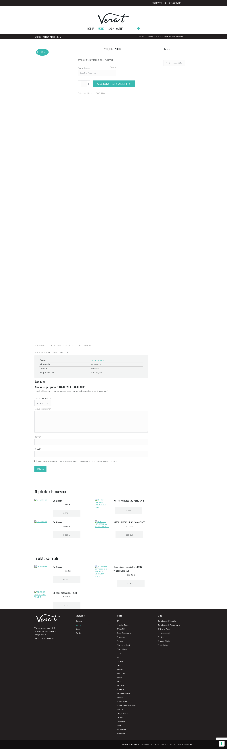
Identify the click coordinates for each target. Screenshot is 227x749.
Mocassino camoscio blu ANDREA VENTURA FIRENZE (128, 569)
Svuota (113, 67)
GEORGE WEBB (98, 360)
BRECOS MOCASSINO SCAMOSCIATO (129, 522)
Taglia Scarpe (84, 68)
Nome (37, 437)
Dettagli (128, 510)
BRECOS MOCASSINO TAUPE (65, 592)
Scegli (66, 513)
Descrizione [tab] (39, 345)
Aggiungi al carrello (114, 84)
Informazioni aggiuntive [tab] (62, 345)
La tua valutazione (43, 398)
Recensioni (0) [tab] (85, 345)
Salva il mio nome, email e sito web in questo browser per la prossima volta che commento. (78, 461)
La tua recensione (42, 409)
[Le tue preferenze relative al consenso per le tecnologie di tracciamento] (222, 744)
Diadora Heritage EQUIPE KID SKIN (129, 500)
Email (37, 449)
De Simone (57, 500)
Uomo (90, 93)
